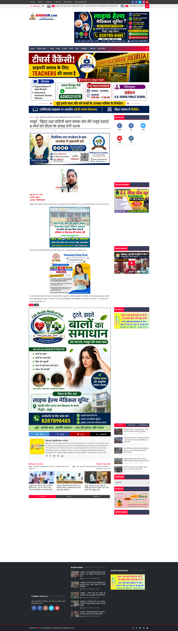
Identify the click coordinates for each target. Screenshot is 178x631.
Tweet (41, 434)
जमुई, (55, 131)
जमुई (52, 49)
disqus (69, 496)
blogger (42, 496)
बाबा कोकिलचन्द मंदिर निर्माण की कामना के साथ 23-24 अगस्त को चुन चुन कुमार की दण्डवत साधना (121, 6)
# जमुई (36, 305)
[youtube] (147, 2)
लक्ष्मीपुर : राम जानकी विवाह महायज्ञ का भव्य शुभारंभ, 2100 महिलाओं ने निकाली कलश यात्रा (92, 574)
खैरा (77, 49)
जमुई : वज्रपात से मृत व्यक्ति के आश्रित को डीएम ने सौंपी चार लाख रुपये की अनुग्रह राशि (96, 488)
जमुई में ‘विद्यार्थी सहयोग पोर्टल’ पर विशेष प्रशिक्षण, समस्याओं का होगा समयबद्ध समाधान (69, 488)
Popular (131, 425)
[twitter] (140, 2)
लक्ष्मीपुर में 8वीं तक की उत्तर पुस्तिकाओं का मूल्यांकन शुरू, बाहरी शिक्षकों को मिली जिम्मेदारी (92, 585)
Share (62, 434)
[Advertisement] (70, 514)
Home (32, 2)
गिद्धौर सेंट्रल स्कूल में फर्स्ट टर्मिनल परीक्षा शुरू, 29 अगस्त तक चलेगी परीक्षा (135, 468)
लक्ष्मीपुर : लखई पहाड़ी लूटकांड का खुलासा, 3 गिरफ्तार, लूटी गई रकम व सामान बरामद (92, 613)
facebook (96, 496)
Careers (58, 2)
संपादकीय (101, 49)
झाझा (58, 49)
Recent (120, 425)
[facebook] (132, 2)
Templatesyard (47, 628)
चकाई (65, 49)
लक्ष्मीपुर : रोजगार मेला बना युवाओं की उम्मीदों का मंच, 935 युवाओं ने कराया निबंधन (92, 594)
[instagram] (143, 2)
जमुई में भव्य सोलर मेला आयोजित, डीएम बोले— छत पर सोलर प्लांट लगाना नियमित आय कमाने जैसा (48, 6)
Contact (49, 2)
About (40, 2)
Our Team (67, 2)
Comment (103, 434)
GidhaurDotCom (68, 628)
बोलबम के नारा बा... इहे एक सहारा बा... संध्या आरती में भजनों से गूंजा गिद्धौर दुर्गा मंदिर (136, 431)
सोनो (71, 49)
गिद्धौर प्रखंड (41, 49)
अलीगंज (92, 49)
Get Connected (80, 2)
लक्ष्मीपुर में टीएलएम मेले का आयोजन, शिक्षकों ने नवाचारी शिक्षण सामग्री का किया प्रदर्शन (92, 603)
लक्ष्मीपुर (84, 49)
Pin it (83, 434)
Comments (143, 425)
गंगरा (88, 6)
